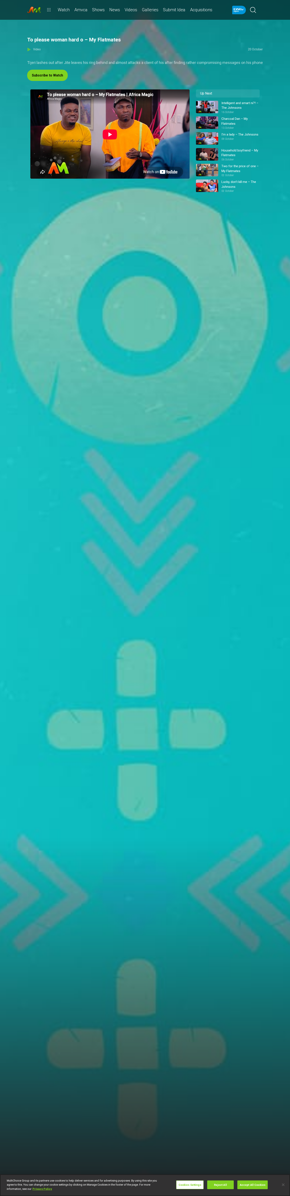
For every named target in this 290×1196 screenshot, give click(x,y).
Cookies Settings (190, 1184)
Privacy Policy (42, 1188)
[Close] (283, 1184)
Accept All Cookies (252, 1184)
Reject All (220, 1184)
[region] (145, 1185)
